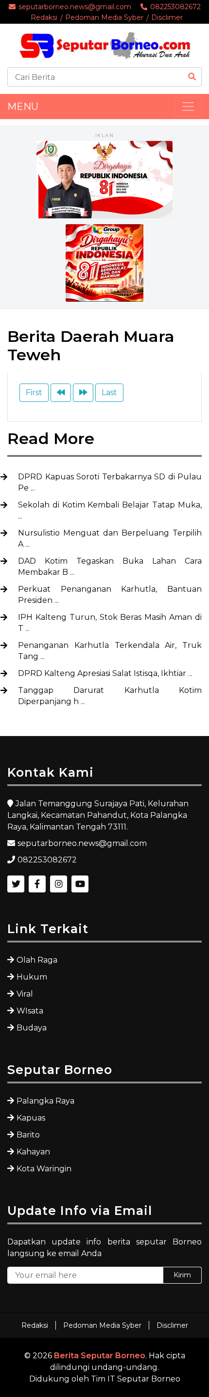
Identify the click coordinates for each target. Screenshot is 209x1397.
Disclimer (167, 17)
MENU (22, 106)
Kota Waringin (44, 1168)
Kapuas (31, 1117)
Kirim (182, 1275)
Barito (28, 1134)
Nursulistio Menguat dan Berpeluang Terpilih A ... (110, 538)
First (34, 392)
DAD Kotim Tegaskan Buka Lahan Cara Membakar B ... (110, 566)
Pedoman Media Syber (104, 17)
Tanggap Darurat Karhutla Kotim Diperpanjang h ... (110, 696)
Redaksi (44, 17)
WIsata (30, 1010)
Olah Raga (37, 960)
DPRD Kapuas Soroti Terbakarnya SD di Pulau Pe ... (110, 482)
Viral (25, 993)
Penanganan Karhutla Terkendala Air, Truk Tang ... (110, 651)
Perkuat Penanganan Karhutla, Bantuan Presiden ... (110, 594)
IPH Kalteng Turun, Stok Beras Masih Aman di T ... (110, 623)
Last (109, 392)
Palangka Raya (45, 1100)
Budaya (32, 1027)
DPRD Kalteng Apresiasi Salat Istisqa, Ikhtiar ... (105, 673)
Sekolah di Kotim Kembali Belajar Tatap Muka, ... (110, 510)
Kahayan (33, 1151)
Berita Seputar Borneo (99, 1355)
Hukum (32, 977)
